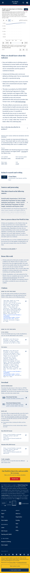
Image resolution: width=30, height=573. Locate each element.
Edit (24, 20)
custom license (5, 495)
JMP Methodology (20, 101)
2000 (7, 42)
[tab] (3, 20)
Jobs (17, 527)
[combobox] (23, 2)
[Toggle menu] (2, 2)
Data (2, 517)
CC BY (3, 49)
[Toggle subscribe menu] (27, 2)
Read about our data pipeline (8, 248)
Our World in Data (15, 2)
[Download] (20, 49)
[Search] (23, 2)
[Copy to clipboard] (24, 301)
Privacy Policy (12, 562)
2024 (26, 42)
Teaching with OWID (6, 534)
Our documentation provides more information (16, 416)
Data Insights (4, 520)
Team (17, 523)
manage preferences (22, 562)
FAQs (18, 498)
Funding (18, 520)
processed (23, 151)
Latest (2, 527)
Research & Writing (6, 541)
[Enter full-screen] (26, 49)
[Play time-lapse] (3, 43)
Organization (19, 517)
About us (18, 513)
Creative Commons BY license (10, 277)
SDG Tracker (4, 531)
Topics (2, 513)
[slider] (10, 43)
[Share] (23, 49)
